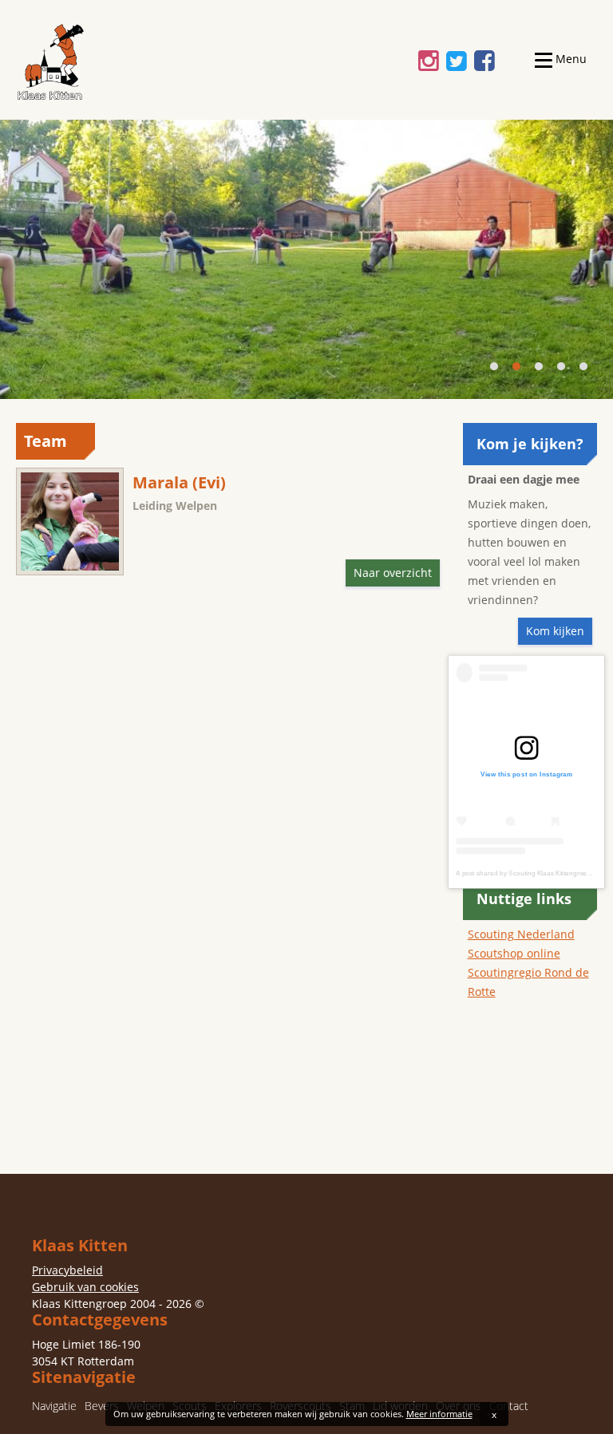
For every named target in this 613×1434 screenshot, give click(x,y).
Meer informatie (439, 1414)
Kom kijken (555, 630)
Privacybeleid (67, 1270)
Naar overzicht (393, 572)
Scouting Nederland (521, 934)
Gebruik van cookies (85, 1286)
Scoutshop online (514, 953)
